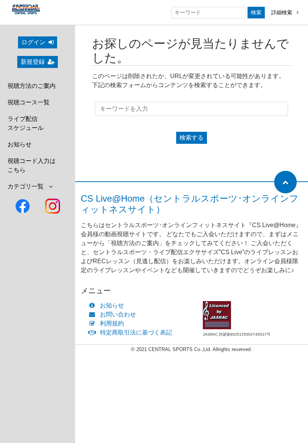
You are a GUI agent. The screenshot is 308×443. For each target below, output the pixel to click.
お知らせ (20, 144)
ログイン (33, 42)
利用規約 (112, 323)
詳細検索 (282, 12)
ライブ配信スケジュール (26, 123)
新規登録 (33, 62)
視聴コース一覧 (29, 102)
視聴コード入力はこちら (32, 165)
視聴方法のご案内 (32, 86)
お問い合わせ (118, 314)
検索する (192, 137)
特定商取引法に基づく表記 (136, 332)
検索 (256, 12)
